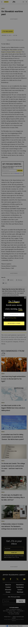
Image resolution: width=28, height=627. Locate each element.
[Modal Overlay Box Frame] (14, 313)
